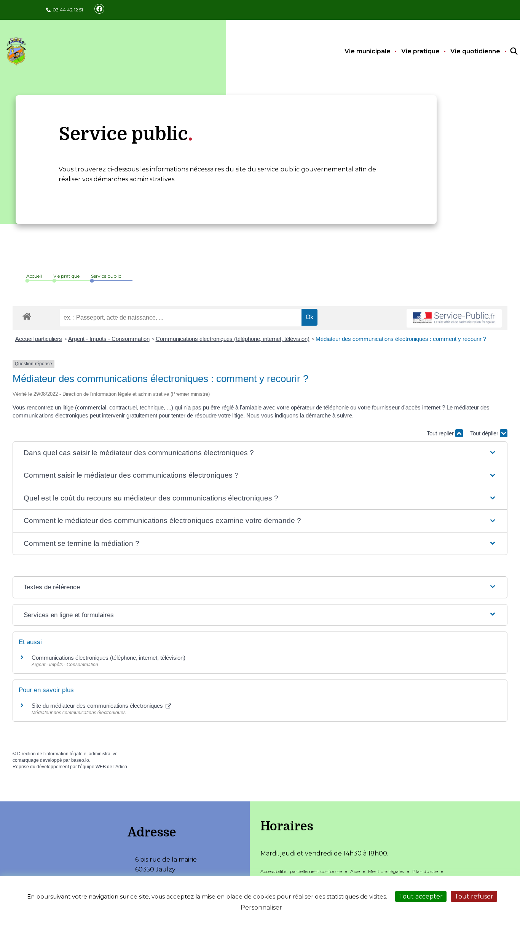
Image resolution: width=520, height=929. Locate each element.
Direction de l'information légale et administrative (67, 753)
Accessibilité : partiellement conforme (301, 871)
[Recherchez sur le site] (507, 51)
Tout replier (441, 433)
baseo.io (80, 760)
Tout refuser (474, 896)
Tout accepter (421, 896)
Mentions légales (386, 871)
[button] (260, 453)
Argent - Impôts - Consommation (109, 339)
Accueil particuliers (38, 339)
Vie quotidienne (475, 51)
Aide (355, 871)
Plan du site (425, 871)
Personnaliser (261, 907)
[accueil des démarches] (26, 315)
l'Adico (120, 766)
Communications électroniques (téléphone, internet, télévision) (232, 339)
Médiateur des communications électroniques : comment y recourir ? (401, 339)
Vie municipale (368, 51)
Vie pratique (420, 51)
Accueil (34, 276)
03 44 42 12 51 (68, 10)
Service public (106, 276)
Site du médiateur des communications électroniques (98, 705)
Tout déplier (485, 433)
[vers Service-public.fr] (454, 318)
